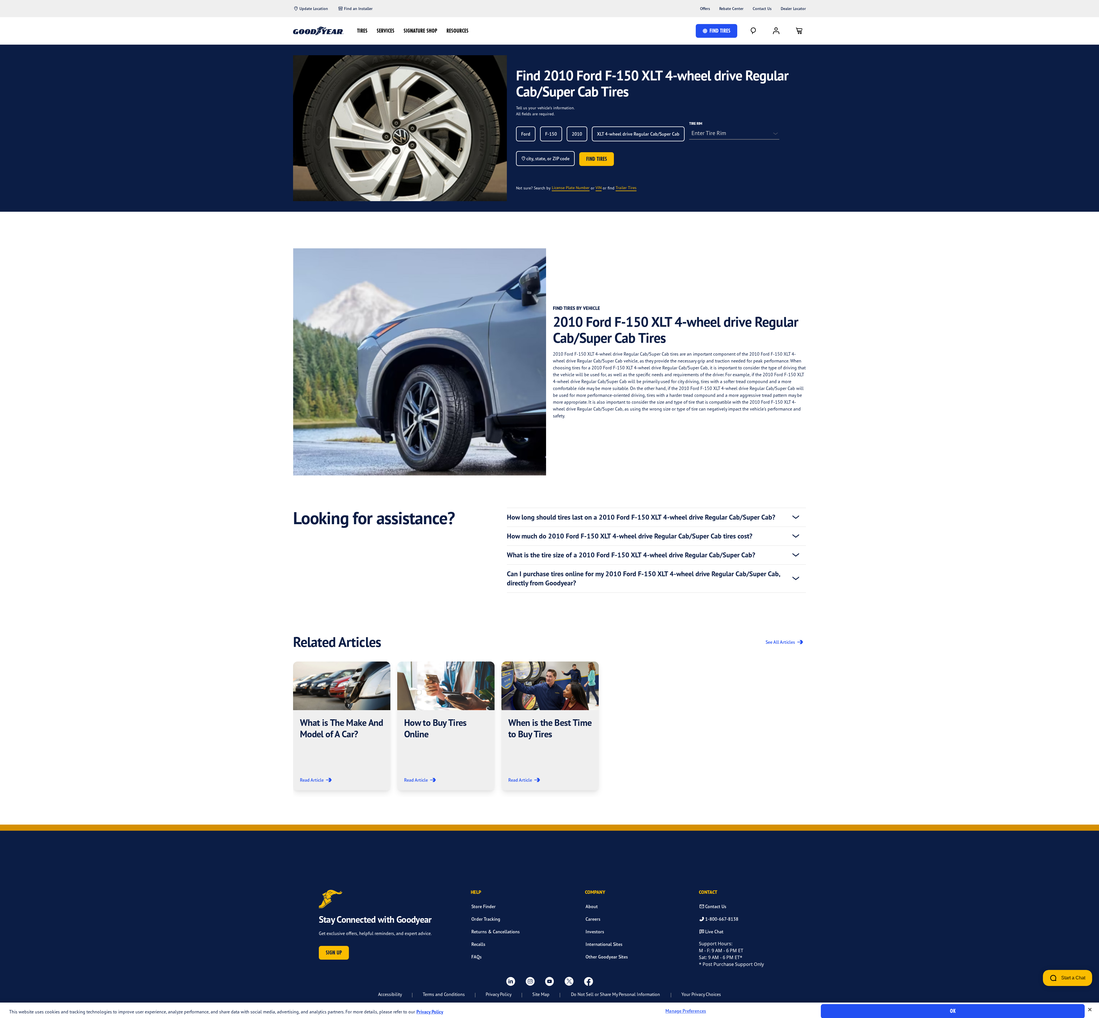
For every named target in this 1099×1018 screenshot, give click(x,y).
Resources (457, 30)
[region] (549, 1010)
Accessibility (390, 994)
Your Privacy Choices (701, 994)
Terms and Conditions (444, 994)
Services (385, 30)
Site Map (541, 994)
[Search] (753, 31)
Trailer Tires (626, 187)
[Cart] (799, 31)
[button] (341, 725)
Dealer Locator (793, 8)
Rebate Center (731, 8)
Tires (362, 30)
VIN (599, 187)
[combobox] (525, 133)
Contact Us (762, 8)
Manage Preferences (685, 1011)
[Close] (1090, 1009)
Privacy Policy (498, 994)
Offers (705, 8)
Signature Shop (420, 30)
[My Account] (776, 31)
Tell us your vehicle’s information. (545, 107)
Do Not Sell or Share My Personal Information (615, 994)
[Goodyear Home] (318, 31)
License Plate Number (571, 187)
